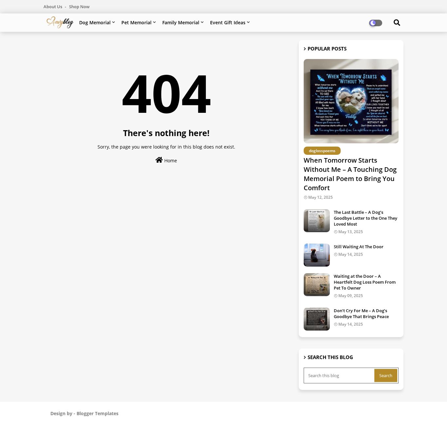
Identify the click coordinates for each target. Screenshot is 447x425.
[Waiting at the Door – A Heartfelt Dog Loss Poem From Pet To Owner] (317, 284)
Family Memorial (180, 22)
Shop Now (79, 7)
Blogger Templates (97, 413)
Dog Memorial (95, 22)
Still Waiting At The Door (359, 247)
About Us (53, 7)
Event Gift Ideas (227, 22)
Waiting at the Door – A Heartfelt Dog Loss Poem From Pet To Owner (365, 282)
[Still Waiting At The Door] (317, 255)
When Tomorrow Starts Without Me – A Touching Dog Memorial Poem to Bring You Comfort (350, 174)
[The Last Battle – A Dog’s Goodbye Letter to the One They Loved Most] (317, 220)
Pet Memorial (136, 22)
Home (170, 160)
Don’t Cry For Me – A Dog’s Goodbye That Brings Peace (361, 313)
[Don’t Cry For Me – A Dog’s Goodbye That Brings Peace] (317, 319)
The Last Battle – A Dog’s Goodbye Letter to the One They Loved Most (365, 218)
